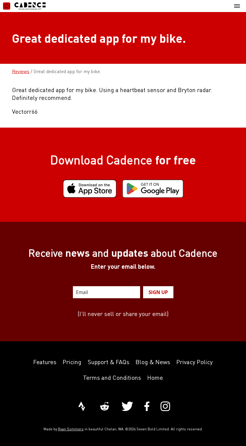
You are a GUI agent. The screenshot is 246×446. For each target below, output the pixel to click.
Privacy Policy (194, 362)
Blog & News (153, 362)
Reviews (20, 71)
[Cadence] (24, 6)
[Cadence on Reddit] (104, 407)
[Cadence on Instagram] (165, 407)
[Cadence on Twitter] (127, 407)
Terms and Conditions (112, 377)
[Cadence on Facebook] (147, 407)
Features (44, 362)
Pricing (72, 362)
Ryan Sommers (71, 429)
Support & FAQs (108, 362)
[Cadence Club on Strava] (81, 407)
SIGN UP (158, 292)
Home (155, 377)
